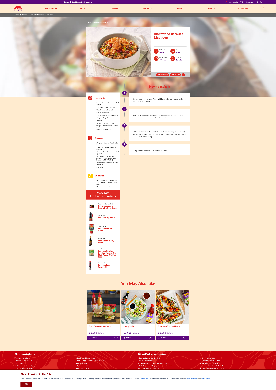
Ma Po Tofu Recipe (145, 360)
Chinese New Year (162, 75)
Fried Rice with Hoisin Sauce (211, 363)
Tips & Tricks (147, 8)
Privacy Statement (192, 378)
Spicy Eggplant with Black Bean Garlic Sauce (154, 363)
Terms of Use (205, 378)
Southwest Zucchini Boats (169, 326)
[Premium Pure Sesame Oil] (103, 269)
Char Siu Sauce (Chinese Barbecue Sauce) (90, 360)
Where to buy (243, 8)
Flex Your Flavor (51, 8)
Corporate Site (233, 2)
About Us (211, 8)
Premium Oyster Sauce (22, 358)
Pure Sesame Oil (82, 366)
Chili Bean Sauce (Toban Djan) (25, 366)
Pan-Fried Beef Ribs (208, 358)
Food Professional (78, 2)
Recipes (83, 8)
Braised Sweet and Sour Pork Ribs (213, 368)
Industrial (89, 2)
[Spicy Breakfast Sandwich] (103, 307)
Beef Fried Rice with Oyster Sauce (150, 368)
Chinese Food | (175, 75)
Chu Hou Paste (82, 363)
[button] (263, 8)
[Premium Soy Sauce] (103, 221)
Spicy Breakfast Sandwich (100, 326)
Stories (179, 8)
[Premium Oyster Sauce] (103, 233)
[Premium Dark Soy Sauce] (103, 245)
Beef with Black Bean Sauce (211, 360)
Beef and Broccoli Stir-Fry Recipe (150, 358)
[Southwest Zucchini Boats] (172, 307)
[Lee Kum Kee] (18, 9)
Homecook (67, 2)
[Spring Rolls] (138, 307)
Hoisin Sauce (19, 363)
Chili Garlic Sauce (83, 368)
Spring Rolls (128, 326)
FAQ (241, 2)
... (183, 75)
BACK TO (92, 23)
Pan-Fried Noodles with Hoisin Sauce (214, 366)
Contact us (249, 2)
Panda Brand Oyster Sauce (86, 358)
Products (115, 8)
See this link (144, 378)
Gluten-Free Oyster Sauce (23, 368)
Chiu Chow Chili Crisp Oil (23, 360)
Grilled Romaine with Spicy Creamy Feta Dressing (155, 366)
